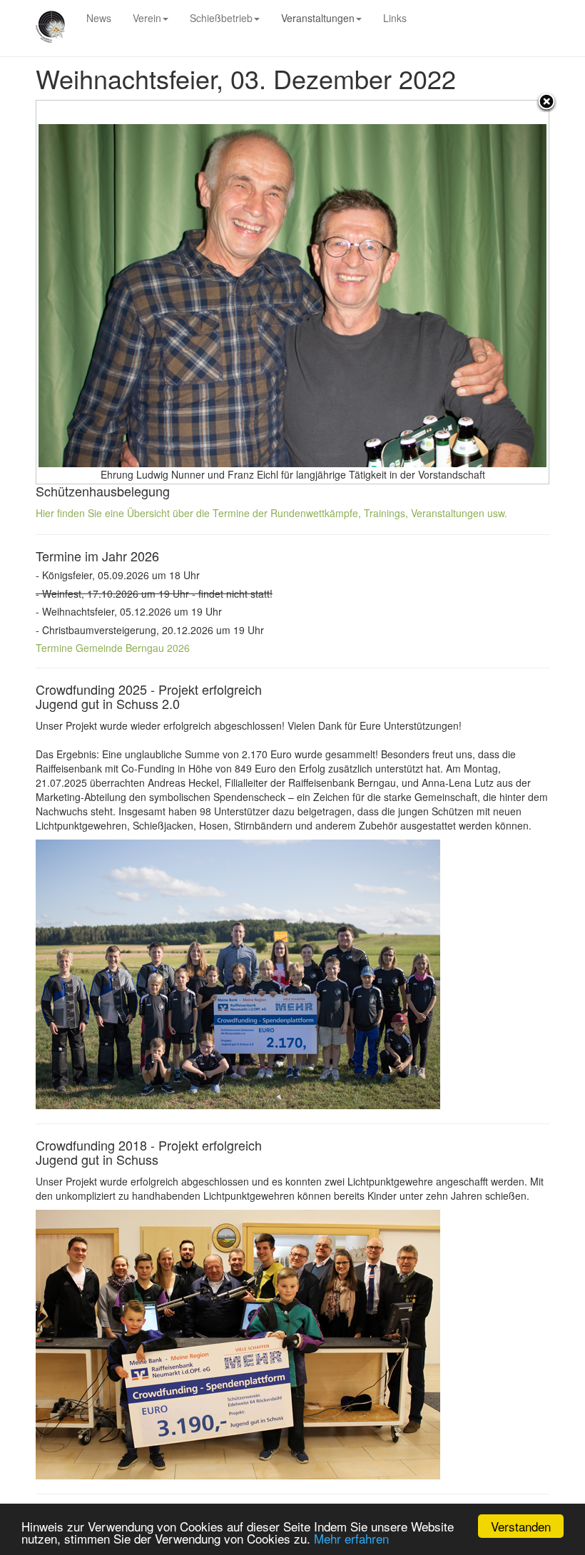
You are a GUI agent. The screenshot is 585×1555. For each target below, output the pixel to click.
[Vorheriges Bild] (125, 292)
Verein (147, 18)
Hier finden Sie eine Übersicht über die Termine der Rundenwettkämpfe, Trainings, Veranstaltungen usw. (271, 513)
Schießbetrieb (221, 18)
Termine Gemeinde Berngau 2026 (113, 648)
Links (395, 18)
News (98, 18)
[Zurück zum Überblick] (546, 102)
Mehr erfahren (351, 1538)
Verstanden (521, 1526)
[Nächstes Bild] (459, 292)
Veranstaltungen (318, 18)
